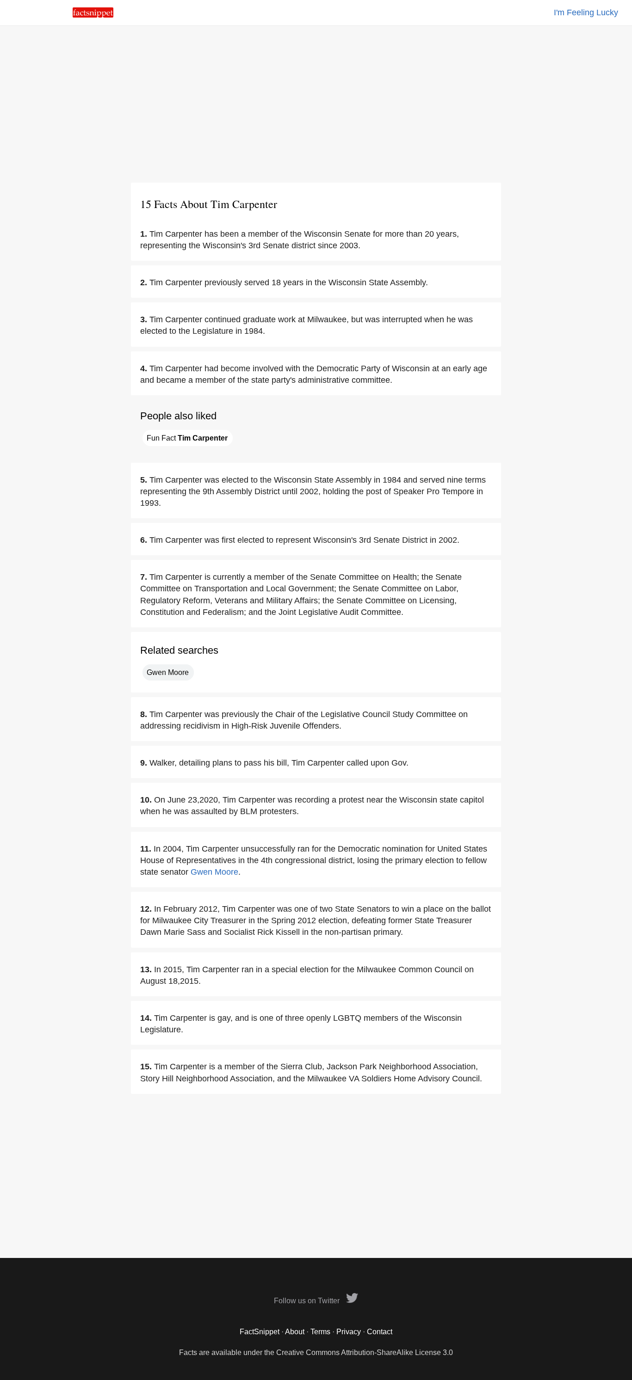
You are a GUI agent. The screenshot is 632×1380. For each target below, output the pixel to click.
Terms (320, 1332)
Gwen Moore (168, 672)
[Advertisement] (316, 104)
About (294, 1332)
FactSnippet (259, 1332)
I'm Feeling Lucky (586, 12)
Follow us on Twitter (307, 1301)
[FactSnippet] (93, 15)
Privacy (348, 1332)
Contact (379, 1332)
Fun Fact (187, 438)
